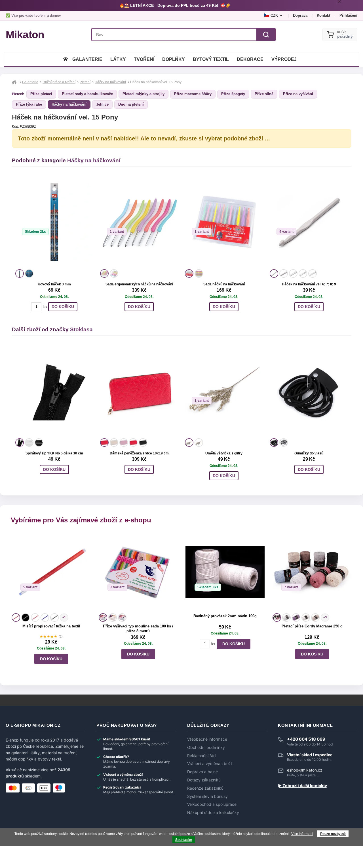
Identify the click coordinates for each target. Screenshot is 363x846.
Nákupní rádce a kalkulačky (213, 812)
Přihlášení (348, 15)
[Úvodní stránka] (65, 59)
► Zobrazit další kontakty (302, 785)
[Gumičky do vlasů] (309, 391)
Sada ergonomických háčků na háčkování (139, 284)
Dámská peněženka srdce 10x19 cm (139, 453)
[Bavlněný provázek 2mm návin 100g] (225, 572)
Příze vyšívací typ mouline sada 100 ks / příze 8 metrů (138, 628)
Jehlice (102, 104)
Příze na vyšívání (298, 94)
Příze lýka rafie (29, 104)
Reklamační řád (201, 755)
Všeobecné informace (207, 739)
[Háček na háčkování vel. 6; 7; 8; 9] (309, 222)
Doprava (300, 15)
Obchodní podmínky (206, 747)
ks (45, 307)
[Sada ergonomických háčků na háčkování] (139, 222)
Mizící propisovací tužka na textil (51, 626)
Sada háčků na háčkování (224, 284)
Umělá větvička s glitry (223, 453)
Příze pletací (41, 94)
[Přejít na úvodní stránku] (15, 82)
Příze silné (264, 94)
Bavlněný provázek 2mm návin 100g (225, 616)
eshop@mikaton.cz (304, 770)
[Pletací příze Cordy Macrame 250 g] (312, 572)
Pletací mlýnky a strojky (143, 94)
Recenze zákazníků (205, 788)
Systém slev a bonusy (207, 796)
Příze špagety (233, 94)
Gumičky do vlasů (308, 453)
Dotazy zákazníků (204, 780)
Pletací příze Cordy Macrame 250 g (312, 626)
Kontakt (323, 15)
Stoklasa (81, 329)
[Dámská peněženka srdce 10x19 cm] (139, 391)
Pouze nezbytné (333, 834)
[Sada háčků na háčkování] (224, 222)
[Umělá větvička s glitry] (224, 391)
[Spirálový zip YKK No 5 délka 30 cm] (54, 391)
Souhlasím (183, 840)
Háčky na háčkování (69, 104)
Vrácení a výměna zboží (209, 763)
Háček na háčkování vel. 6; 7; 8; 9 (309, 284)
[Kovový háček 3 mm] (54, 222)
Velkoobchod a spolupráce (212, 804)
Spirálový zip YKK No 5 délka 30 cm (54, 453)
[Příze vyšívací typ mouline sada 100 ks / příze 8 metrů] (138, 572)
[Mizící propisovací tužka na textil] (51, 572)
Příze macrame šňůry (193, 94)
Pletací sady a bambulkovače (87, 94)
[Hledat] (266, 34)
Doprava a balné (202, 772)
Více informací (302, 834)
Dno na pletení (131, 104)
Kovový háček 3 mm (54, 284)
